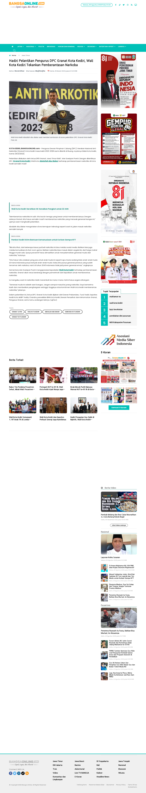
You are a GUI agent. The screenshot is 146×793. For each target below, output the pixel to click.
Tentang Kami (82, 785)
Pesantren (105, 605)
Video (55, 773)
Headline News (103, 777)
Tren (55, 769)
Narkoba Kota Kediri (72, 312)
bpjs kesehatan (116, 309)
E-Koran (106, 352)
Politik (41, 46)
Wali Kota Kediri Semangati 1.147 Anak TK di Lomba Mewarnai (20, 419)
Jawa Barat (79, 761)
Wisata (121, 773)
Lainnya (121, 46)
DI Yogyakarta (102, 761)
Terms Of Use (132, 785)
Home (14, 55)
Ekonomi (91, 46)
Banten (78, 765)
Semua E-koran (118, 407)
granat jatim (17, 312)
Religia (80, 46)
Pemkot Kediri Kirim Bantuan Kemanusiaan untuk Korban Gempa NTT (43, 239)
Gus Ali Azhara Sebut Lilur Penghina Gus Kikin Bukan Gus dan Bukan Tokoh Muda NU (122, 664)
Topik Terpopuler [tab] (111, 291)
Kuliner (99, 773)
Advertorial (79, 769)
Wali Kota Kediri (66, 270)
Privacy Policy (121, 785)
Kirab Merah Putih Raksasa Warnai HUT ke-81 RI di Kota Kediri (82, 389)
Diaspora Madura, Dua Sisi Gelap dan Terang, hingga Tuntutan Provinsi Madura (121, 586)
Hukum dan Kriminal (66, 46)
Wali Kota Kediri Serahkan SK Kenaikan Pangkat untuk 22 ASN (39, 209)
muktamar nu (115, 296)
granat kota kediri (19, 317)
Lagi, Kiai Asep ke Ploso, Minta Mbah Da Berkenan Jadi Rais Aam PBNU (121, 675)
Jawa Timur (58, 761)
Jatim (19, 46)
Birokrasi (51, 46)
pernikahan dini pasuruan (120, 316)
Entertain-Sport (106, 46)
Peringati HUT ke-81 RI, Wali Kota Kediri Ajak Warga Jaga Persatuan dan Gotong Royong (52, 389)
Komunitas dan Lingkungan (59, 778)
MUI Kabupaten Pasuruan (120, 322)
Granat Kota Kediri (21, 161)
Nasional (30, 46)
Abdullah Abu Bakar (49, 161)
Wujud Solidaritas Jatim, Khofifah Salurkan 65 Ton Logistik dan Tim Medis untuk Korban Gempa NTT (122, 576)
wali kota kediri (33, 312)
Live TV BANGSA (82, 773)
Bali (98, 765)
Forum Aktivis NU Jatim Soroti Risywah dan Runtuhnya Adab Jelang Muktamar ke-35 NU (120, 643)
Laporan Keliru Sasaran (110, 557)
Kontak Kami (132, 787)
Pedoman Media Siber (96, 785)
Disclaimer (110, 785)
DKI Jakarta (57, 765)
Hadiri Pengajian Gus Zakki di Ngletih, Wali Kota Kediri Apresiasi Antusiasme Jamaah (82, 419)
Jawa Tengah (124, 761)
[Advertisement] (73, 27)
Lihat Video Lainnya (119, 525)
